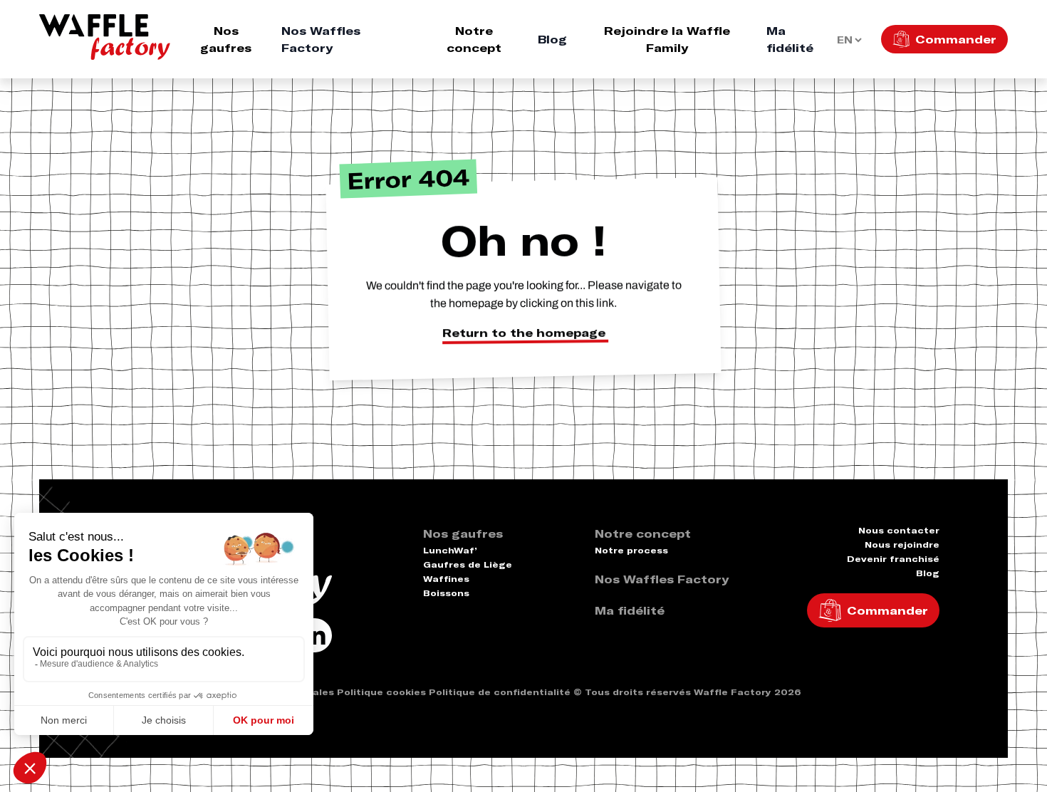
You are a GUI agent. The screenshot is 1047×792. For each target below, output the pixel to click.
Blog (552, 39)
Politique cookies (381, 692)
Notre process (631, 550)
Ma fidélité (789, 39)
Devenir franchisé (893, 558)
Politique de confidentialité (500, 692)
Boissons (446, 593)
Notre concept (474, 39)
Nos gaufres (225, 39)
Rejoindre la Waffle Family (667, 39)
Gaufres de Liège (467, 564)
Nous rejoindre (902, 544)
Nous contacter (898, 530)
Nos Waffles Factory (320, 39)
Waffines (446, 578)
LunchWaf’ (450, 550)
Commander (955, 39)
